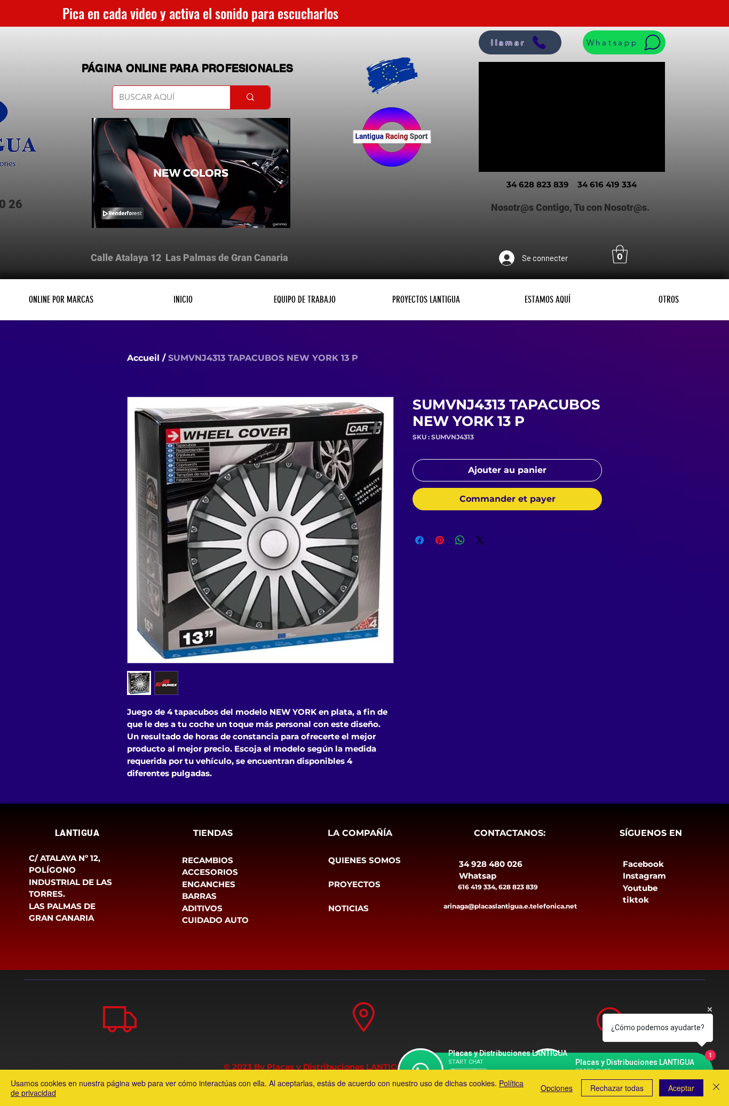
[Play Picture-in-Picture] (258, 213)
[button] (620, 254)
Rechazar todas (617, 1088)
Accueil (143, 358)
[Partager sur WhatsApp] (460, 540)
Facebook (643, 864)
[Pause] (106, 213)
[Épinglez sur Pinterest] (439, 540)
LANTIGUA (77, 833)
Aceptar (681, 1088)
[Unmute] (124, 213)
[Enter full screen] (276, 213)
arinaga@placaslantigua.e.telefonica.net (510, 906)
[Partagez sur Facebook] (419, 540)
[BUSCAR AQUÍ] (250, 97)
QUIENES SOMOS (364, 860)
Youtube (640, 888)
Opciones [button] (557, 1088)
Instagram (644, 876)
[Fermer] (716, 1087)
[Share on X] (480, 540)
